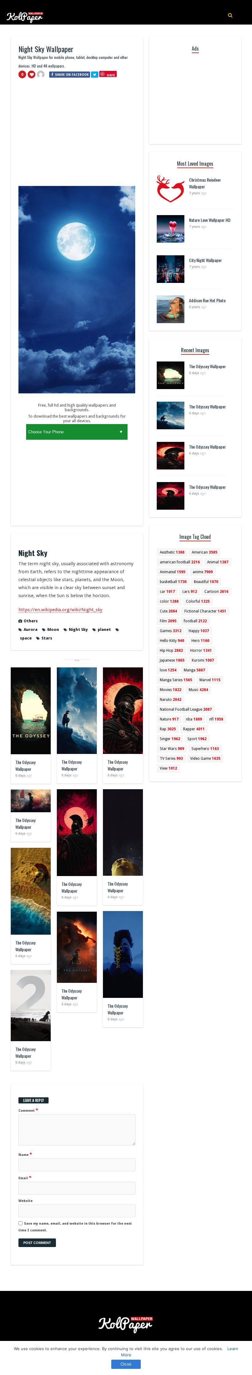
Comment (28, 1110)
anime (203, 572)
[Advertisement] (76, 134)
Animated (172, 572)
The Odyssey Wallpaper (25, 765)
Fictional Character (205, 611)
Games (170, 631)
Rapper (194, 729)
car (167, 591)
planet (104, 629)
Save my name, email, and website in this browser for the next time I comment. (75, 1227)
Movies (170, 690)
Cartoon (216, 591)
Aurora (30, 629)
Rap (168, 729)
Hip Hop (171, 650)
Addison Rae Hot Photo (207, 300)
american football (180, 562)
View (168, 768)
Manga (194, 670)
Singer (170, 739)
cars (189, 591)
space (26, 638)
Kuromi (203, 660)
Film (168, 621)
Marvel (209, 680)
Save (111, 75)
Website (25, 1201)
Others (31, 621)
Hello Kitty (172, 641)
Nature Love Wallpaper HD (209, 220)
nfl (216, 719)
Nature (169, 719)
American (204, 552)
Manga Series (176, 680)
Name (25, 1154)
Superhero (205, 749)
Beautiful (206, 582)
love (168, 670)
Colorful (198, 601)
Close (126, 1363)
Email (24, 1177)
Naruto (170, 699)
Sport (197, 739)
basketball (173, 582)
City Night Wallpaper (205, 260)
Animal (217, 562)
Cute (168, 611)
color (169, 601)
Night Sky (78, 629)
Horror (201, 650)
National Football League (186, 709)
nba (194, 719)
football (195, 621)
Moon (53, 629)
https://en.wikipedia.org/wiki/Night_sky (60, 609)
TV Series (171, 758)
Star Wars (172, 749)
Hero (200, 641)
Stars (46, 638)
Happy (199, 631)
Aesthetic (172, 552)
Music (198, 690)
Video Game (205, 758)
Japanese (172, 660)
